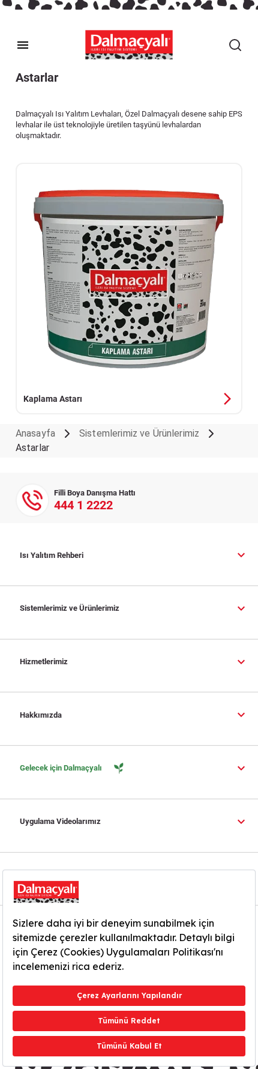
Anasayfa (35, 433)
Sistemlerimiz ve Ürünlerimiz (139, 433)
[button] (134, 555)
